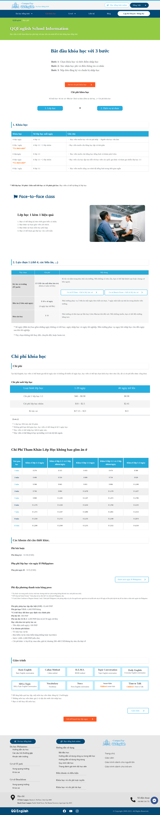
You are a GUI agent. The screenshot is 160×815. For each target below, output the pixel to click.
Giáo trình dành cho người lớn (120, 762)
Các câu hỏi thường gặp (22, 753)
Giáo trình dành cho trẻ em (118, 766)
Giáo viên (109, 758)
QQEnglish (16, 20)
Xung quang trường (20, 769)
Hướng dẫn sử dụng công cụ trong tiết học (77, 756)
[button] (18, 746)
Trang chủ (110, 753)
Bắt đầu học (64, 753)
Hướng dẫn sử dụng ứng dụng (72, 760)
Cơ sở (70, 14)
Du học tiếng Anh (23, 14)
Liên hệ (91, 14)
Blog (109, 14)
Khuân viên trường (20, 757)
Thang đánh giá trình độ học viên (73, 767)
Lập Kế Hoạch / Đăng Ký (133, 14)
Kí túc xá (16, 772)
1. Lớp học (50, 108)
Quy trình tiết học (66, 763)
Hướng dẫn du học (20, 750)
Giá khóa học (50, 14)
